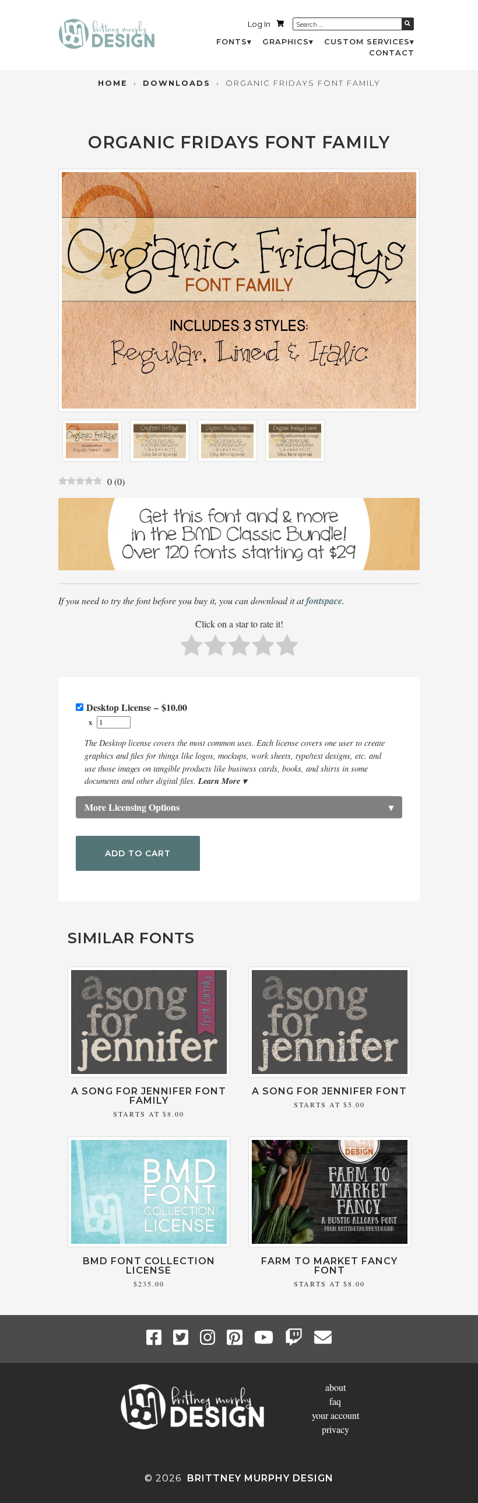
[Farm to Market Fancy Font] (329, 1243)
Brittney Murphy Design (260, 1478)
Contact (391, 52)
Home (113, 83)
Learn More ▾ (222, 781)
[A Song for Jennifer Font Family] (149, 1074)
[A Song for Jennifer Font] (329, 1074)
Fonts (231, 41)
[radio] (191, 647)
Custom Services (367, 41)
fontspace (324, 600)
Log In (259, 24)
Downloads (176, 83)
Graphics (285, 41)
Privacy (335, 1429)
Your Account (335, 1415)
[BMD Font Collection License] (149, 1243)
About (335, 1387)
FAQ (335, 1401)
